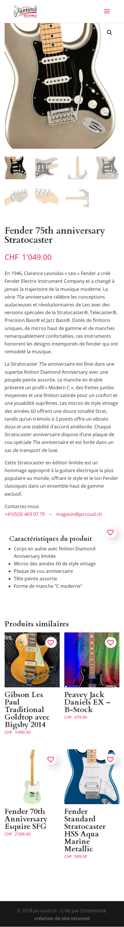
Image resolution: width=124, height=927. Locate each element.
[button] (109, 32)
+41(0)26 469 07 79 (25, 514)
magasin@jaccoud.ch (79, 514)
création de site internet (62, 918)
